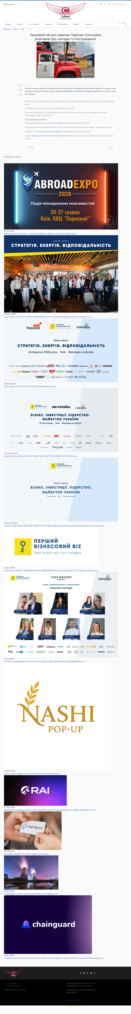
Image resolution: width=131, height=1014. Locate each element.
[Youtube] (101, 4)
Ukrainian (121, 4)
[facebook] (97, 4)
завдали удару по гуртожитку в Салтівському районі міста (52, 136)
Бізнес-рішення (63, 24)
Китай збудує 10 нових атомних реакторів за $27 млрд (27, 894)
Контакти (88, 24)
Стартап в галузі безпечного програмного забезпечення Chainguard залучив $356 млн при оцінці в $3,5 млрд (51, 958)
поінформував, (57, 123)
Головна (7, 24)
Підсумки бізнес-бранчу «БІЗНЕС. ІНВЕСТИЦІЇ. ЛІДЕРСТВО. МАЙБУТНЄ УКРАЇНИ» (38, 456)
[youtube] (91, 973)
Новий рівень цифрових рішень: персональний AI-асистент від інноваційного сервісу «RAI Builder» (47, 810)
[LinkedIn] (104, 4)
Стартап (101, 958)
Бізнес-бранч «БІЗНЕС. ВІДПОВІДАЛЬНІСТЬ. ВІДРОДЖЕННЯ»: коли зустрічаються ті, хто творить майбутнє (49, 570)
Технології (93, 810)
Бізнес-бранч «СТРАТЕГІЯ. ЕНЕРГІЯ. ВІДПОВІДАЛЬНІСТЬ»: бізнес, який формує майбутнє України (45, 317)
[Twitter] (20, 90)
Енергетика (54, 894)
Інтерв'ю (19, 24)
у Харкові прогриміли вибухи (51, 131)
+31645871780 (73, 992)
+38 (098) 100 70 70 (74, 986)
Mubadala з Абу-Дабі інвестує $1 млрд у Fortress (24, 854)
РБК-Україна (68, 91)
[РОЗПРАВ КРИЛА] (65, 11)
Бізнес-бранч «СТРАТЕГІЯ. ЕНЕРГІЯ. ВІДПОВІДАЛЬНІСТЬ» (28, 386)
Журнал (76, 24)
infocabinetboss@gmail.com (75, 1000)
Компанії (48, 24)
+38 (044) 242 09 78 (86, 986)
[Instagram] (94, 973)
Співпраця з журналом (14, 986)
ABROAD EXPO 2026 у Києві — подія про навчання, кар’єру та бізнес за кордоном (38, 233)
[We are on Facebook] (80, 973)
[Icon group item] (87, 973)
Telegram (89, 91)
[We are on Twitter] (84, 973)
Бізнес (89, 317)
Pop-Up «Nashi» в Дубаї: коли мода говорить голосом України (30, 773)
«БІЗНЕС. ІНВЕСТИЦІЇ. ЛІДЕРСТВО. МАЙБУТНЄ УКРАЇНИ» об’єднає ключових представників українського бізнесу (52, 526)
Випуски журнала (12, 983)
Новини (35, 24)
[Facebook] (20, 85)
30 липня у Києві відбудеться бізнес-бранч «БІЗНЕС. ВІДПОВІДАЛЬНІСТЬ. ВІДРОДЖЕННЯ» (42, 661)
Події (75, 234)
